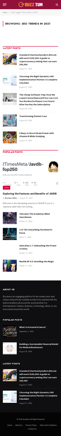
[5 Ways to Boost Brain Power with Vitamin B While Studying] (10, 137)
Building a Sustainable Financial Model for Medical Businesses (38, 346)
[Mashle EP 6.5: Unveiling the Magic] (10, 266)
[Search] (56, 4)
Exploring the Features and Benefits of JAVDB (30, 193)
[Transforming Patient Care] (10, 120)
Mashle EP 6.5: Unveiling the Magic (36, 261)
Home (9, 425)
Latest (6, 187)
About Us (18, 425)
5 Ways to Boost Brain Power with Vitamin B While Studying (36, 135)
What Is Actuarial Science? (32, 327)
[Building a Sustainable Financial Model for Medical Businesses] (10, 348)
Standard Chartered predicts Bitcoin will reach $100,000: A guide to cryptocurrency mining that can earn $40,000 (38, 59)
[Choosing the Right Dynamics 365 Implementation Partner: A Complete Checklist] (10, 81)
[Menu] (5, 4)
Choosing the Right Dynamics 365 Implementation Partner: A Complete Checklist (38, 79)
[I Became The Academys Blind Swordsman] (10, 218)
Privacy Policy (31, 425)
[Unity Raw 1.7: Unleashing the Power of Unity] (10, 250)
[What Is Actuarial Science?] (10, 331)
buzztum (26, 419)
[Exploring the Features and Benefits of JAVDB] (30, 173)
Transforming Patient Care (33, 116)
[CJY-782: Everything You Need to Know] (10, 234)
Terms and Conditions (48, 425)
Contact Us (32, 429)
